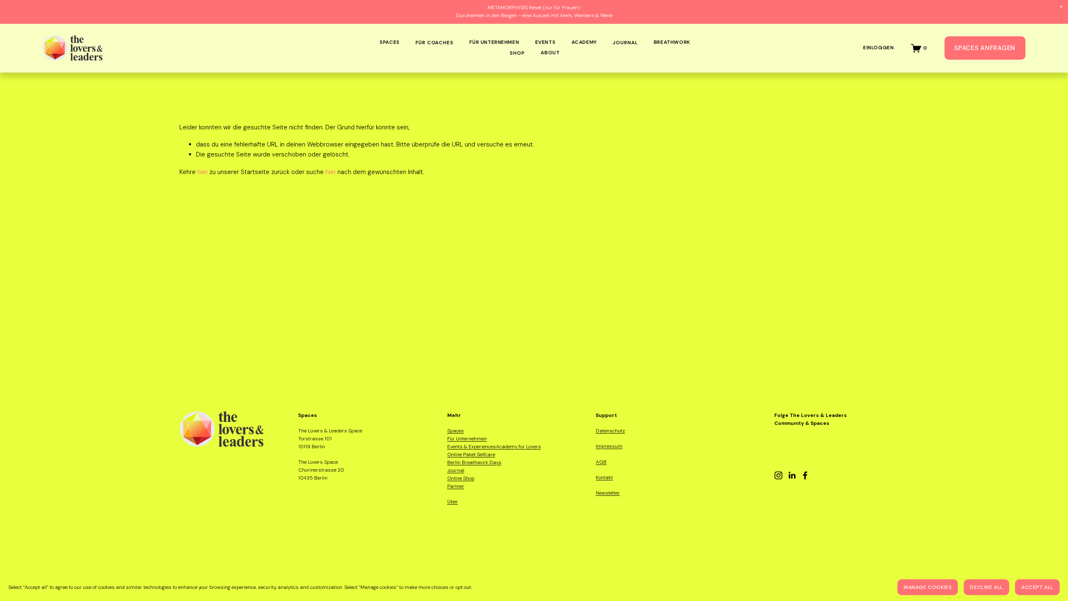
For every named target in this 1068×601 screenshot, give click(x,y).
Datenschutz (610, 430)
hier (202, 172)
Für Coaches (434, 42)
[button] (1061, 7)
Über (452, 501)
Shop (517, 53)
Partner (455, 486)
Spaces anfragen (984, 48)
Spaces (455, 430)
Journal (625, 42)
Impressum (609, 446)
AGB (601, 462)
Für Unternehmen (467, 438)
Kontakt (604, 477)
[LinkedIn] (792, 475)
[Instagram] (778, 475)
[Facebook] (805, 475)
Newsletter (608, 493)
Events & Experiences (471, 446)
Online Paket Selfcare (471, 454)
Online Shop (460, 478)
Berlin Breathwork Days (474, 462)
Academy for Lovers (518, 446)
